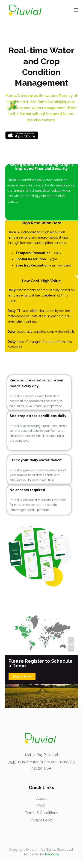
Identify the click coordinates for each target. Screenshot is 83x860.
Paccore (52, 854)
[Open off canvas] (76, 10)
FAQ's (41, 805)
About (41, 798)
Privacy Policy (41, 820)
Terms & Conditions (41, 813)
